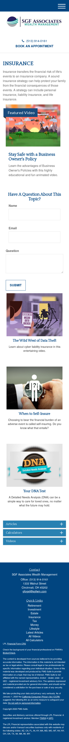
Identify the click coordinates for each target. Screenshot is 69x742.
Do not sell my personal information (24, 702)
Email (13, 228)
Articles (11, 524)
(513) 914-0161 (36, 41)
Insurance (35, 617)
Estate (34, 613)
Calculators (14, 532)
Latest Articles (34, 632)
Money (34, 625)
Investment (34, 609)
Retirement (34, 605)
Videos (11, 541)
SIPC (50, 718)
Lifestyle (34, 628)
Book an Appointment (34, 46)
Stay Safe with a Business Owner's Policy (32, 156)
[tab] (34, 524)
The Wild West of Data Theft (34, 341)
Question (12, 251)
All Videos (34, 636)
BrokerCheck (9, 652)
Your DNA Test (34, 491)
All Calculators (34, 640)
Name (13, 206)
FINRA (43, 718)
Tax (34, 621)
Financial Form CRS (16, 643)
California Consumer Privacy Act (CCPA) (41, 696)
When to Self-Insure (34, 414)
